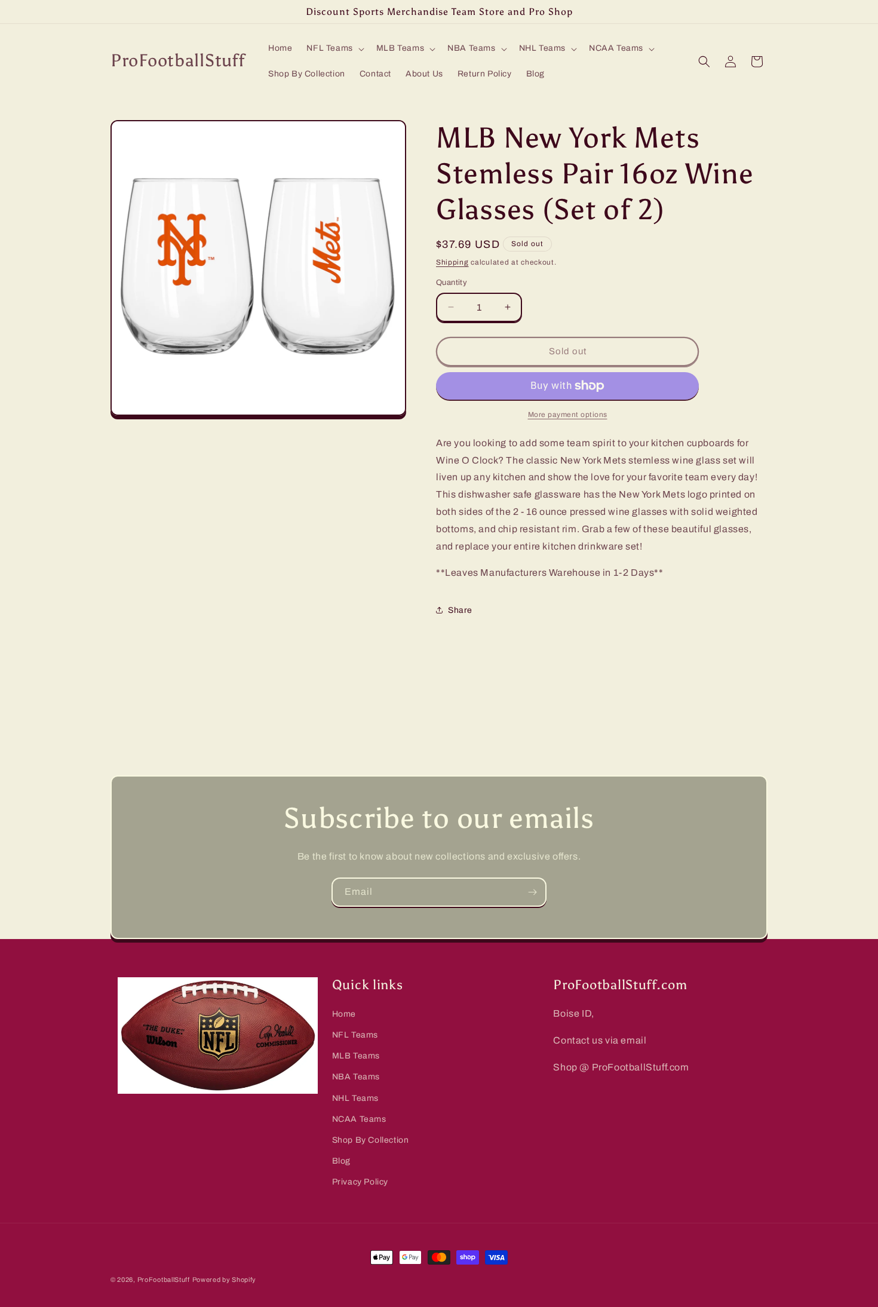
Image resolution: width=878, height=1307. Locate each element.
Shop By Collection (370, 1140)
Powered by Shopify (224, 1279)
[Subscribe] (532, 892)
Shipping (452, 262)
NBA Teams (356, 1076)
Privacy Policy (360, 1181)
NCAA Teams (359, 1119)
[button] (334, 48)
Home (344, 1014)
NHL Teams (355, 1098)
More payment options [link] (567, 414)
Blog (341, 1160)
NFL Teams (355, 1034)
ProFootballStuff (163, 1279)
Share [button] (460, 610)
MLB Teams (356, 1055)
